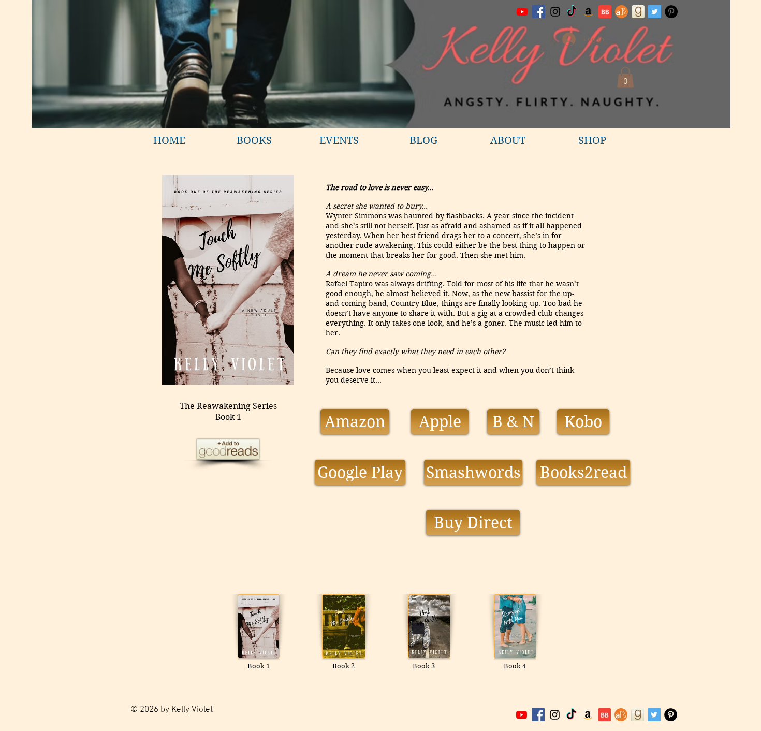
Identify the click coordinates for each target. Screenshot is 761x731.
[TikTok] (571, 11)
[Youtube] (522, 11)
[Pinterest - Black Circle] (671, 11)
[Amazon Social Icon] (588, 11)
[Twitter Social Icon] (654, 11)
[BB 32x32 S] (604, 11)
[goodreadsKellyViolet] (638, 11)
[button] (625, 77)
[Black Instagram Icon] (555, 11)
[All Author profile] (621, 11)
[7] (620, 714)
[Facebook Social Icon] (538, 11)
